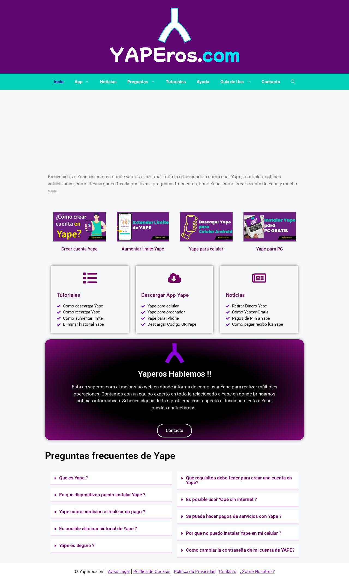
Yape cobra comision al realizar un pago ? (102, 511)
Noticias (108, 81)
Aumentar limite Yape (143, 249)
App (78, 81)
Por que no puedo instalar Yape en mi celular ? (233, 533)
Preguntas (137, 81)
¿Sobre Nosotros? (257, 571)
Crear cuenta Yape (79, 249)
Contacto (270, 81)
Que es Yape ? (73, 478)
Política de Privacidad (194, 571)
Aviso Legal (119, 571)
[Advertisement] (174, 130)
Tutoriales (176, 81)
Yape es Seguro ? (76, 545)
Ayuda (203, 81)
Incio (59, 81)
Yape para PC (269, 249)
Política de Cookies (151, 571)
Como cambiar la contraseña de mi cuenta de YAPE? (240, 550)
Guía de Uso (232, 81)
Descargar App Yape (165, 295)
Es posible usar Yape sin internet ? (221, 499)
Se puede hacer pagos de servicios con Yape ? (233, 516)
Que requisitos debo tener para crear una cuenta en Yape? (239, 480)
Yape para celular (206, 249)
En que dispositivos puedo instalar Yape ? (102, 494)
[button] (292, 82)
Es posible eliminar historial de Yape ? (98, 528)
